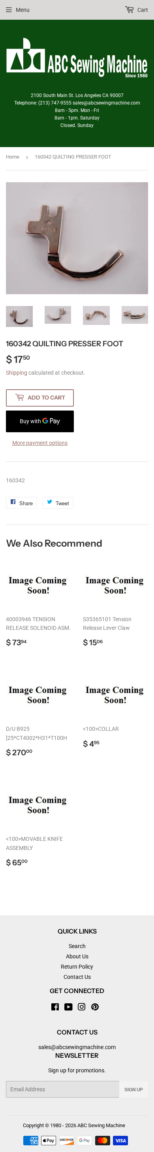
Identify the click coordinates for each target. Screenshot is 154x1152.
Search (77, 946)
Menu (23, 10)
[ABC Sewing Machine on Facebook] (55, 1008)
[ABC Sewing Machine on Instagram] (82, 1008)
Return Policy (77, 966)
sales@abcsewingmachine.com (77, 1047)
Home (12, 157)
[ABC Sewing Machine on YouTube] (68, 1008)
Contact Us (77, 977)
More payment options (40, 443)
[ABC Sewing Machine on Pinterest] (95, 1008)
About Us (77, 956)
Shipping (16, 373)
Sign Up (133, 1089)
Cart (142, 10)
